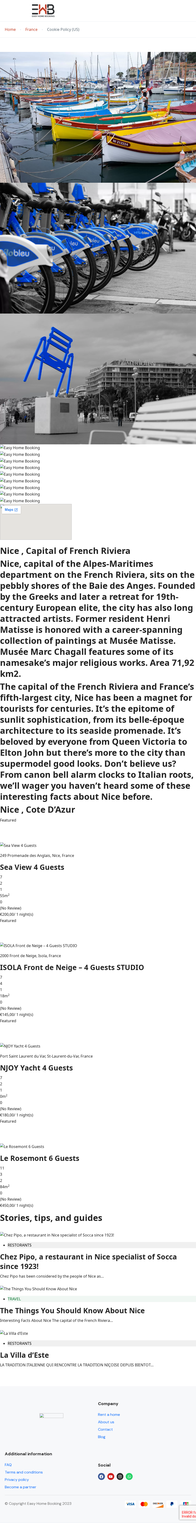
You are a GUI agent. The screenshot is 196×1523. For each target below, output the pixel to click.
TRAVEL (14, 1299)
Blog (101, 1436)
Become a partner (20, 1487)
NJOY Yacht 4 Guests (36, 1068)
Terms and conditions (24, 1472)
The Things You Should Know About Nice (72, 1310)
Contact (105, 1429)
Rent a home (109, 1414)
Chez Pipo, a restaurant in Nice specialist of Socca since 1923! (88, 1261)
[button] (175, 10)
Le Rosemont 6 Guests (39, 1158)
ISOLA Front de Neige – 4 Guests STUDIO (72, 967)
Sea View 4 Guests (32, 867)
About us (106, 1421)
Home (10, 29)
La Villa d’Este (24, 1355)
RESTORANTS (20, 1245)
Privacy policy (17, 1479)
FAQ (8, 1464)
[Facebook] (101, 1476)
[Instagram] (120, 1476)
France (31, 29)
